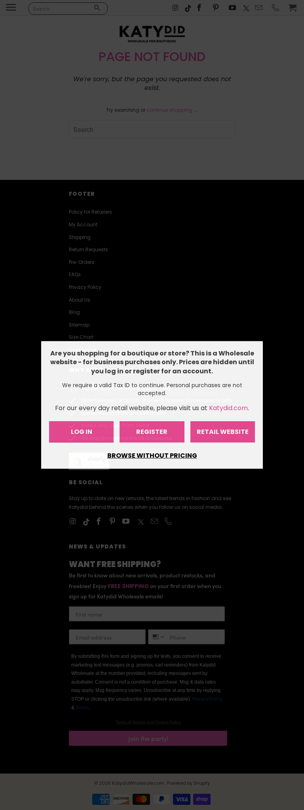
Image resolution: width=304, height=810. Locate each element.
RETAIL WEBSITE (223, 431)
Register (151, 431)
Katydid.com (228, 408)
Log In (81, 431)
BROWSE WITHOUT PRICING (152, 455)
